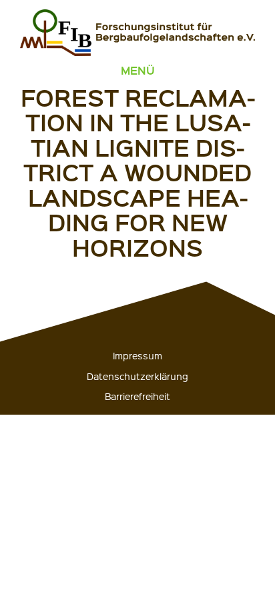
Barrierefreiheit (137, 396)
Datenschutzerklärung (137, 376)
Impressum (137, 355)
